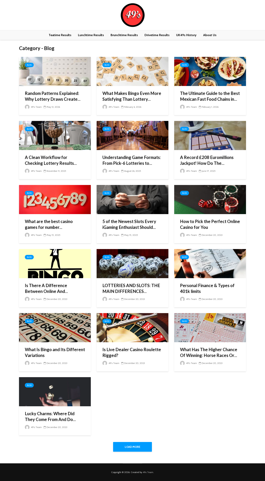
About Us (210, 35)
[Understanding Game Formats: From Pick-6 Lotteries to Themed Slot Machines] (132, 135)
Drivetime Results (157, 35)
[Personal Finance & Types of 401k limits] (210, 263)
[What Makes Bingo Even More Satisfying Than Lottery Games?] (132, 71)
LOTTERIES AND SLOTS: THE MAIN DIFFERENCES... (131, 288)
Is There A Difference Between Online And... (46, 288)
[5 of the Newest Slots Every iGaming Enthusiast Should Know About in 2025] (132, 199)
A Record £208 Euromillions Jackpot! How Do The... (207, 160)
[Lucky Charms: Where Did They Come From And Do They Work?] (55, 391)
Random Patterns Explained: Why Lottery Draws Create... (53, 96)
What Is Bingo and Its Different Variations (55, 352)
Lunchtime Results (91, 35)
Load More (132, 447)
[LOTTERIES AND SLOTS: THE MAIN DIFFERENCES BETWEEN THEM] (132, 263)
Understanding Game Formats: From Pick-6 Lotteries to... (131, 160)
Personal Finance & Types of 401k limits (207, 288)
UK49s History (186, 35)
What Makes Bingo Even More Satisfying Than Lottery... (131, 96)
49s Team (148, 472)
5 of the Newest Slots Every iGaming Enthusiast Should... (129, 224)
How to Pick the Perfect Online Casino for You (210, 224)
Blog (29, 65)
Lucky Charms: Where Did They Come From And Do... (50, 416)
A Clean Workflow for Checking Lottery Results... (51, 160)
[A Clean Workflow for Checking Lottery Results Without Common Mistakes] (55, 135)
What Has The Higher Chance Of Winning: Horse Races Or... (208, 352)
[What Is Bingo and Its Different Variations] (55, 327)
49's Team (36, 106)
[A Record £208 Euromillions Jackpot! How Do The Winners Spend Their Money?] (210, 135)
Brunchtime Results (124, 35)
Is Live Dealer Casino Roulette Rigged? (131, 352)
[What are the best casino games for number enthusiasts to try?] (55, 199)
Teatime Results (60, 35)
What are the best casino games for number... (49, 224)
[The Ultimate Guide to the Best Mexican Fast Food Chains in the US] (210, 71)
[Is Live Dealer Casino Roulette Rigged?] (132, 327)
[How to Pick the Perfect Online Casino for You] (210, 199)
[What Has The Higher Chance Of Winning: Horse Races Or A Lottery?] (210, 327)
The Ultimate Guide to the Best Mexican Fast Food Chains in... (210, 96)
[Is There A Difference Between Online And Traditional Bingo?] (55, 263)
